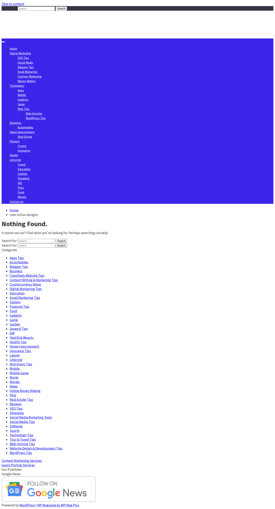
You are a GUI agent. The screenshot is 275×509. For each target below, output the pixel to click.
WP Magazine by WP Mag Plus (58, 505)
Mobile (22, 95)
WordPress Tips (36, 118)
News (14, 386)
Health (14, 155)
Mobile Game (19, 373)
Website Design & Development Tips (36, 448)
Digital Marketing (20, 53)
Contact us (17, 201)
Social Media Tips (22, 422)
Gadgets (23, 100)
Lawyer (15, 355)
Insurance (24, 150)
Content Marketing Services (22, 460)
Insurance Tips (20, 351)
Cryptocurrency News (25, 284)
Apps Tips (17, 258)
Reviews (16, 404)
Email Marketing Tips (25, 297)
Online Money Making (25, 391)
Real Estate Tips (21, 399)
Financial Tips (19, 306)
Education (24, 169)
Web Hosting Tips (22, 444)
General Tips (19, 329)
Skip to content (13, 4)
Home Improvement (22, 132)
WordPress (27, 505)
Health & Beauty (22, 337)
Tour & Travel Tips (23, 439)
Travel (21, 164)
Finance (15, 141)
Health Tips (18, 342)
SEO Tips (23, 58)
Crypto (22, 146)
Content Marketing (30, 76)
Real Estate (25, 137)
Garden (15, 324)
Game (21, 104)
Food (21, 192)
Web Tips (23, 109)
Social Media (25, 62)
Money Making (27, 81)
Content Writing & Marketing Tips (34, 280)
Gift (20, 183)
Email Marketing (27, 72)
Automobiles (25, 127)
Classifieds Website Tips (27, 275)
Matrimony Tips (21, 364)
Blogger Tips (26, 67)
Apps (21, 90)
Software (16, 426)
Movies (22, 197)
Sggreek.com (31, 18)
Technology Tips (21, 435)
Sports (15, 430)
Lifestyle (15, 160)
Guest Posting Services (18, 465)
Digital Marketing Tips (26, 289)
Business (15, 123)
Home (13, 49)
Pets (21, 188)
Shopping (24, 178)
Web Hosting (34, 113)
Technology (17, 86)
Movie (14, 377)
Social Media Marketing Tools (31, 417)
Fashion (22, 174)
